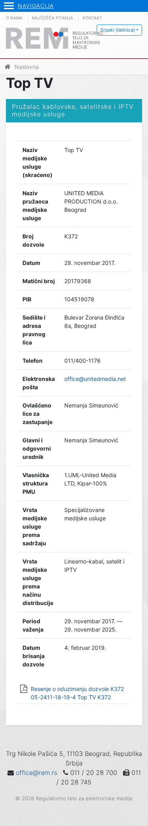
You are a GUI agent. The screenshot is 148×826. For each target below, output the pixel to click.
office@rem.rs (36, 773)
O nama (14, 18)
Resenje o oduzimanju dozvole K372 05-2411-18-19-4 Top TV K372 (77, 692)
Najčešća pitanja (52, 18)
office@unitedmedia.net (95, 378)
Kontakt (92, 18)
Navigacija (36, 5)
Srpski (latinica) (117, 30)
